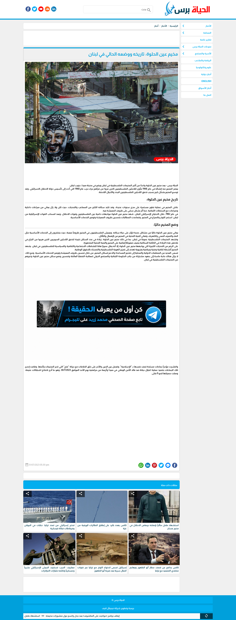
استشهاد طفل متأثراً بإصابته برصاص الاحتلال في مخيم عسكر (35, 616)
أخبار (156, 26)
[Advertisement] (121, 38)
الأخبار (164, 26)
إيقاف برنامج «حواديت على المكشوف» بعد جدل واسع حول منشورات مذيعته (108, 616)
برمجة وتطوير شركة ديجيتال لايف (118, 608)
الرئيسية (174, 26)
